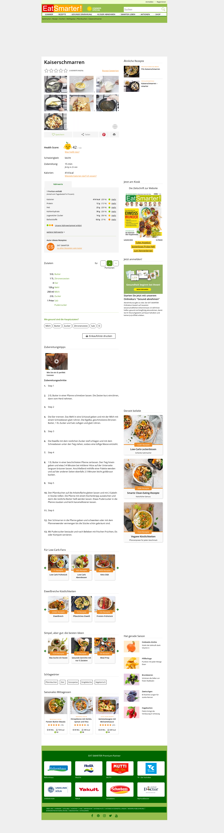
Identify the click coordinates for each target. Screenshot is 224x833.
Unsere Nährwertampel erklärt (68, 225)
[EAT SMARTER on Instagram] (104, 815)
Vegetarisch (101, 682)
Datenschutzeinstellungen (115, 809)
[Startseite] (62, 8)
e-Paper (159, 239)
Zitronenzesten (61, 278)
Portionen (109, 267)
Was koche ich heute (58, 658)
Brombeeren (147, 675)
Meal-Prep (104, 658)
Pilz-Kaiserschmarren (150, 69)
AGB (80, 809)
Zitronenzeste (81, 325)
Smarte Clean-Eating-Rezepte (143, 492)
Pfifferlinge (147, 658)
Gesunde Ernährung (82, 14)
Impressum (88, 809)
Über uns (49, 809)
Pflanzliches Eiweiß (81, 616)
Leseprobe (128, 239)
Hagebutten (147, 708)
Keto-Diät (104, 574)
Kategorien (84, 811)
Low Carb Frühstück (58, 574)
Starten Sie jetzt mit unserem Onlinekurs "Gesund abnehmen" (142, 297)
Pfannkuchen (51, 682)
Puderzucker (60, 305)
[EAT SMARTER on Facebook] (92, 815)
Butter (57, 274)
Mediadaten (73, 811)
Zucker (57, 296)
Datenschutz (99, 809)
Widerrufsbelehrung (136, 809)
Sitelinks (66, 809)
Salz (56, 300)
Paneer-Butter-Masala (55, 721)
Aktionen (145, 14)
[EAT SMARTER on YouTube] (116, 815)
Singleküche (86, 682)
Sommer (49, 14)
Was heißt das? (72, 152)
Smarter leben (128, 14)
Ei (99, 325)
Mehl (56, 287)
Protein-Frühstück (105, 616)
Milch (57, 291)
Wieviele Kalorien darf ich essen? (81, 176)
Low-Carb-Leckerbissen (143, 449)
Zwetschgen (147, 691)
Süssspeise (73, 682)
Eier (56, 283)
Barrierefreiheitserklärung (57, 811)
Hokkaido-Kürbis (149, 642)
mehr (113, 199)
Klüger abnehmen (106, 14)
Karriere (58, 809)
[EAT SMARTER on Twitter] (110, 815)
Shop (157, 14)
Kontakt (74, 809)
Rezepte (62, 14)
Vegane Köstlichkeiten (143, 536)
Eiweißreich (58, 616)
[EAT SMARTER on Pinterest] (98, 815)
